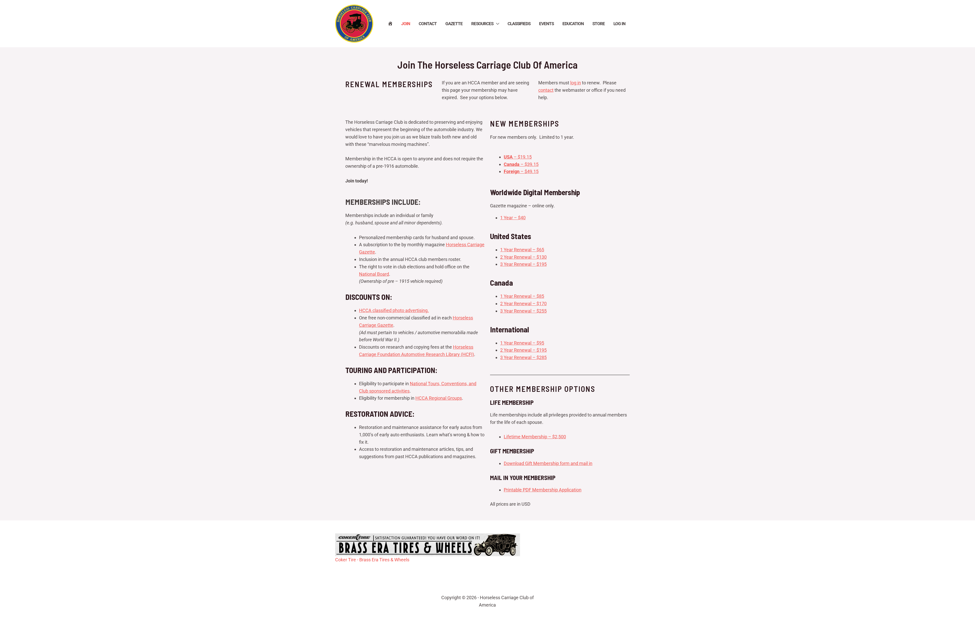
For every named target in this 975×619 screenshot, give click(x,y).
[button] (496, 23)
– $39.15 (521, 164)
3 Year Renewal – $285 (523, 357)
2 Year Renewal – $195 (523, 350)
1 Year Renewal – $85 (522, 296)
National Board (374, 274)
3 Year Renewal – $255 (523, 311)
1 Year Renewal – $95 (522, 343)
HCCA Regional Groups (438, 398)
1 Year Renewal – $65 (522, 249)
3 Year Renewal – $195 (523, 264)
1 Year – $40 (513, 217)
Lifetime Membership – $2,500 (535, 436)
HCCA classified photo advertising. (394, 310)
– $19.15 (518, 157)
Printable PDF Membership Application (542, 489)
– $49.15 (521, 171)
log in (575, 82)
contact (546, 90)
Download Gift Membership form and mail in (548, 463)
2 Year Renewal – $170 (523, 303)
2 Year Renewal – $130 (523, 257)
